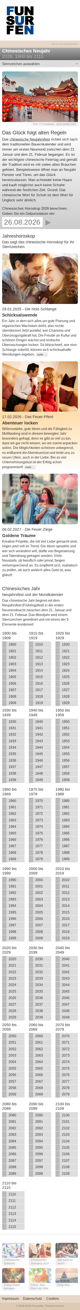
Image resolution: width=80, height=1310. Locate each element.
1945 (39, 754)
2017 (66, 925)
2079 (66, 1094)
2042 (66, 972)
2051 (12, 1042)
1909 (12, 703)
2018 (66, 932)
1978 (39, 852)
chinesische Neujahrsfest (30, 139)
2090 (39, 1115)
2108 (66, 1167)
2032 (39, 972)
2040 (66, 959)
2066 (39, 1075)
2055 (12, 1068)
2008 (39, 932)
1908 (12, 696)
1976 (39, 839)
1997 (12, 925)
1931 (12, 728)
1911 (39, 651)
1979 (39, 859)
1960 (12, 801)
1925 (66, 677)
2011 (65, 886)
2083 (12, 1134)
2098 (39, 1167)
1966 (12, 839)
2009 (39, 938)
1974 (39, 826)
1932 (12, 734)
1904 (12, 670)
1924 (66, 670)
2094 (39, 1141)
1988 (66, 852)
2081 (12, 1121)
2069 (39, 1094)
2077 (66, 1081)
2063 (39, 1055)
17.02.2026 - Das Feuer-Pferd (27, 417)
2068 (39, 1088)
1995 (12, 912)
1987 (66, 846)
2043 (66, 978)
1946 (39, 760)
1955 (66, 754)
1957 (66, 767)
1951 (66, 728)
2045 (66, 991)
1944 (39, 747)
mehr (40, 354)
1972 (39, 813)
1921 (66, 651)
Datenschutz (32, 1298)
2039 (39, 1017)
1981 (66, 807)
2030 (39, 959)
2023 (12, 978)
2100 (66, 1115)
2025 (12, 991)
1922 (66, 657)
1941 (39, 728)
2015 (66, 912)
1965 (12, 833)
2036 (39, 998)
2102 (66, 1128)
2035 (39, 991)
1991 (12, 886)
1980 (66, 801)
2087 (12, 1160)
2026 (12, 998)
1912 (39, 657)
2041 (66, 965)
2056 (12, 1075)
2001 (39, 886)
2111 (12, 1201)
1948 (39, 773)
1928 (66, 696)
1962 (12, 813)
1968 (12, 852)
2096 (39, 1154)
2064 (39, 1062)
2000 (39, 880)
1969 (12, 859)
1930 (12, 721)
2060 (39, 1036)
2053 (12, 1055)
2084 (12, 1141)
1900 (12, 644)
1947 (39, 767)
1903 (12, 664)
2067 (39, 1081)
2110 (12, 1194)
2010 (66, 880)
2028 (12, 1011)
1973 (39, 820)
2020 (12, 959)
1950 (66, 721)
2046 (66, 998)
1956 (66, 760)
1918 (39, 696)
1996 (12, 919)
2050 (12, 1036)
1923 (66, 664)
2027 (12, 1004)
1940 (39, 721)
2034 (39, 985)
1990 (12, 880)
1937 (12, 767)
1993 (12, 899)
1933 (12, 741)
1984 (66, 826)
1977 (39, 846)
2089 (12, 1173)
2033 (39, 978)
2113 (12, 1214)
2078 (66, 1088)
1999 (12, 938)
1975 (39, 833)
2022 (12, 972)
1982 (66, 813)
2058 (12, 1088)
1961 (12, 807)
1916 (39, 683)
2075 (66, 1068)
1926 (66, 683)
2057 (12, 1081)
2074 (66, 1062)
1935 (12, 754)
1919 (39, 703)
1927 (66, 690)
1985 (66, 833)
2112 (12, 1207)
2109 (66, 1173)
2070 (66, 1036)
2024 (12, 985)
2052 (12, 1049)
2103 (66, 1134)
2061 (39, 1042)
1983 (66, 820)
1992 (12, 893)
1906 (12, 683)
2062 (39, 1049)
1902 (12, 657)
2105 (66, 1147)
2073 (66, 1055)
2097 (39, 1160)
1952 (66, 734)
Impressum (10, 1298)
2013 (66, 899)
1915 (39, 677)
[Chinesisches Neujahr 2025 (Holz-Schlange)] (40, 278)
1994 (12, 906)
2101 (66, 1121)
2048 (66, 1011)
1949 (39, 780)
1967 (12, 846)
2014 (66, 906)
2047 (66, 1004)
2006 (39, 919)
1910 (39, 644)
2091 (39, 1121)
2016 (66, 919)
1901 (12, 651)
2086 (12, 1154)
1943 (39, 741)
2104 (66, 1141)
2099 (39, 1173)
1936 (12, 760)
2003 (39, 899)
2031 (39, 965)
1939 (12, 780)
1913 (39, 664)
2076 (66, 1075)
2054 (12, 1062)
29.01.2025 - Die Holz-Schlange (29, 309)
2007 (39, 925)
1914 (39, 670)
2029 (12, 1017)
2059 (12, 1094)
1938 (12, 773)
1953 (66, 741)
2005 (39, 912)
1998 (12, 932)
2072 (66, 1049)
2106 (66, 1154)
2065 (39, 1068)
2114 (12, 1220)
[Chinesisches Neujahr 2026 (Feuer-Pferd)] (40, 386)
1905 (12, 677)
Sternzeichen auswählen (21, 64)
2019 (66, 938)
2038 (39, 1011)
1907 (12, 690)
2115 (12, 1227)
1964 (12, 826)
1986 (66, 839)
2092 (39, 1128)
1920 (66, 644)
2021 (12, 965)
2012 (66, 893)
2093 (39, 1134)
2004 (39, 906)
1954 (66, 747)
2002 (39, 893)
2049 (66, 1017)
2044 (66, 985)
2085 (12, 1147)
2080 (12, 1115)
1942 (39, 734)
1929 (66, 703)
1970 (39, 801)
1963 (12, 820)
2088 (12, 1167)
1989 (66, 859)
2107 (66, 1160)
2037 (39, 1004)
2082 (12, 1128)
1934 (12, 747)
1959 (66, 780)
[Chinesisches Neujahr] (40, 96)
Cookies (52, 1298)
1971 (39, 807)
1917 (39, 690)
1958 (66, 773)
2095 (39, 1147)
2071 (66, 1042)
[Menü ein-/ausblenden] (40, 41)
